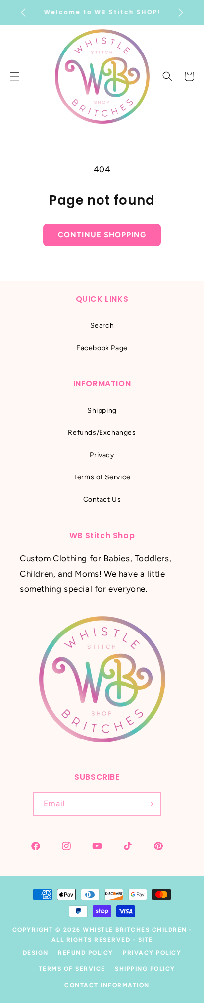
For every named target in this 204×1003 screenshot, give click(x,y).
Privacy (102, 455)
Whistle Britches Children (135, 929)
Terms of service (72, 968)
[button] (167, 76)
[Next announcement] (181, 13)
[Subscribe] (149, 804)
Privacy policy (152, 953)
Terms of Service (102, 477)
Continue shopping (102, 234)
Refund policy (85, 953)
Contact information (107, 985)
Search (102, 325)
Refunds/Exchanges (102, 432)
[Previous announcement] (23, 13)
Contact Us (102, 499)
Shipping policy (145, 968)
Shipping (102, 410)
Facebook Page (102, 348)
